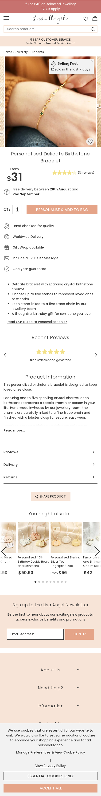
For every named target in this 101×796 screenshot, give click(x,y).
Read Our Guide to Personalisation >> (37, 321)
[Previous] (6, 355)
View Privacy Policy (50, 765)
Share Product (52, 496)
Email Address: (22, 634)
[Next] (94, 355)
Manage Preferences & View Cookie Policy (50, 752)
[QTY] (19, 210)
